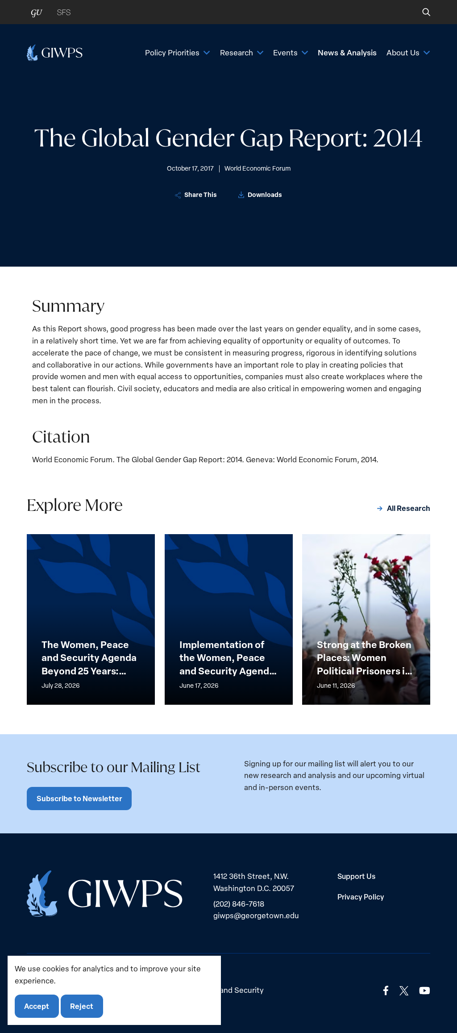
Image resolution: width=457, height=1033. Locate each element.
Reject (81, 1006)
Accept (36, 1006)
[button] (420, 12)
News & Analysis (347, 52)
